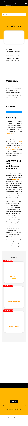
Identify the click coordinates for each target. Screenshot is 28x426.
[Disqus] (14, 361)
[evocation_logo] (8, 9)
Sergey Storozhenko (14, 301)
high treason (15, 179)
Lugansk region (10, 133)
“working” (19, 224)
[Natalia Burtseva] (14, 314)
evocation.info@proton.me (14, 409)
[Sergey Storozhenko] (14, 289)
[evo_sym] (14, 392)
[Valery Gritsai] (14, 265)
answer (8, 241)
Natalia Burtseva (14, 326)
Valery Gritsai (14, 277)
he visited (19, 141)
